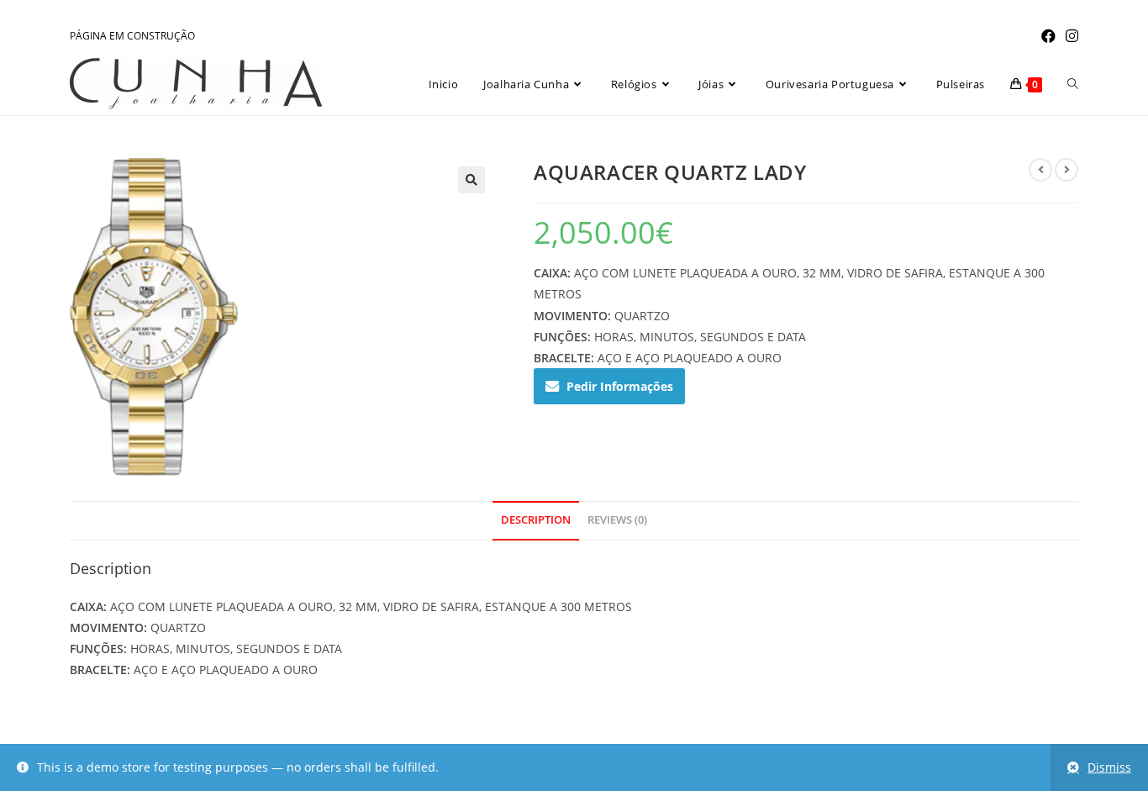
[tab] (535, 521)
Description (536, 520)
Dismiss (1109, 767)
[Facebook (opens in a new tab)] (1048, 36)
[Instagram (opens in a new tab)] (1069, 36)
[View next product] (1066, 170)
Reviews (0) (617, 520)
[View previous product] (1040, 170)
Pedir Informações (619, 386)
